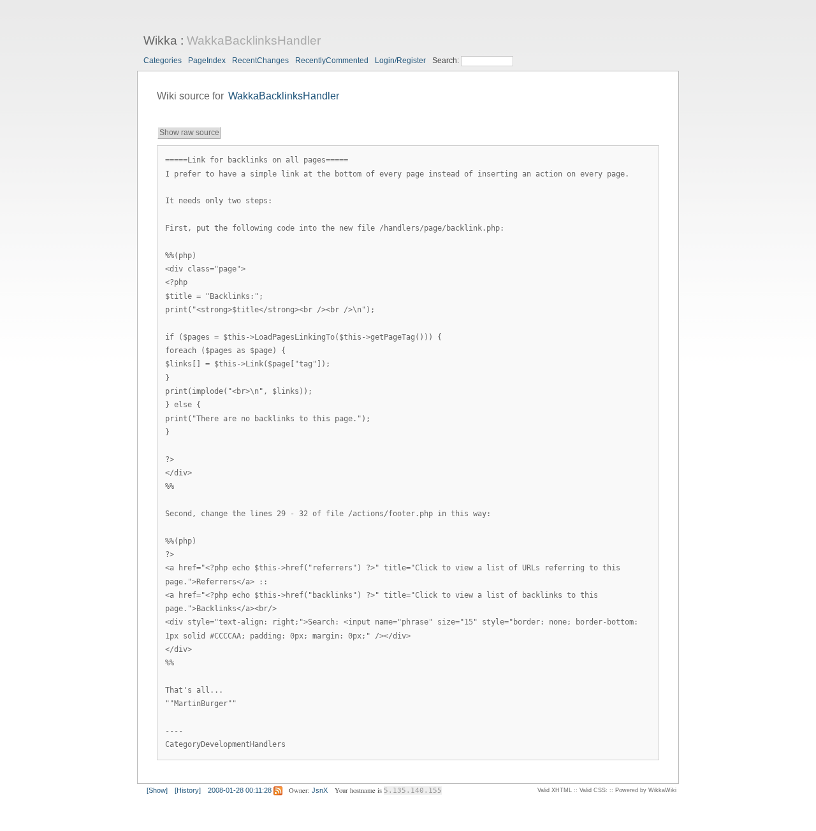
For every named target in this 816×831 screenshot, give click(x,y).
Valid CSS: (593, 790)
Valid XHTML (554, 790)
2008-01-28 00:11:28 (240, 790)
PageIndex (207, 60)
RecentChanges (260, 60)
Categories (162, 60)
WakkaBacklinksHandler (254, 40)
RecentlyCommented (331, 60)
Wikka (160, 40)
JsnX (320, 790)
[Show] (157, 790)
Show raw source (189, 132)
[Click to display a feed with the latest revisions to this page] (277, 790)
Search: (446, 60)
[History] (188, 790)
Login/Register (400, 60)
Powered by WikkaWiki (645, 790)
